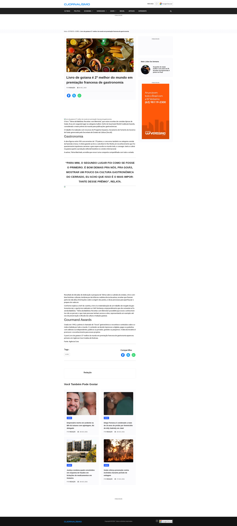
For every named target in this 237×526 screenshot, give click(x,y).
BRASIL (122, 11)
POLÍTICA (77, 11)
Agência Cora (74, 341)
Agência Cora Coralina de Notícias (85, 338)
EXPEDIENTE (142, 11)
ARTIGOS (132, 11)
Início (65, 31)
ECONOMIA (87, 11)
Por (71, 432)
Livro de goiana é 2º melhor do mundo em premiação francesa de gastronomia (98, 336)
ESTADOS (71, 31)
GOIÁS (112, 11)
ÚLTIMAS (67, 11)
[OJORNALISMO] (77, 4)
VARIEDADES (101, 11)
